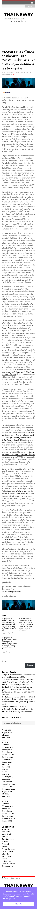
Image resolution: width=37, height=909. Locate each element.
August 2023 (7, 821)
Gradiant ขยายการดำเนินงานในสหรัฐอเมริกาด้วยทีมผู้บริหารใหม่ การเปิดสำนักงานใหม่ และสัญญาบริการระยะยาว (17, 709)
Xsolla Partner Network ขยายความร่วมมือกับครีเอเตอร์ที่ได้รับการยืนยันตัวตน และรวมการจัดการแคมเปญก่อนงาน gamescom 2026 (18, 701)
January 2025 (7, 779)
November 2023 (8, 813)
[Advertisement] (18, 36)
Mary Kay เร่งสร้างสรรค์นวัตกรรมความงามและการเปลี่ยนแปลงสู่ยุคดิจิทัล (18, 676)
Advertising (6, 829)
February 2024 (7, 806)
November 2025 (8, 755)
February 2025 (7, 777)
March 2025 (6, 774)
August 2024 (7, 791)
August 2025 (7, 762)
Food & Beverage (8, 849)
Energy (4, 837)
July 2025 (5, 764)
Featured (29, 72)
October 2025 (7, 757)
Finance (5, 846)
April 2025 (6, 772)
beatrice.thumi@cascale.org (11, 592)
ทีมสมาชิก (11, 124)
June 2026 (6, 737)
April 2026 (6, 742)
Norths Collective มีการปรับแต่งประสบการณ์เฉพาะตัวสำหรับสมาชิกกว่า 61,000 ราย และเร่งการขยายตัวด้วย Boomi (26, 622)
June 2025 (6, 767)
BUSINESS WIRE (19, 100)
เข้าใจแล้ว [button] (18, 904)
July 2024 (5, 794)
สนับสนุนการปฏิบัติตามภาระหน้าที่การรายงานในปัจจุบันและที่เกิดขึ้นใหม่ (18, 492)
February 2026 (7, 747)
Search (4, 661)
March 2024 (6, 804)
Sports (4, 859)
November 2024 (8, 784)
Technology (6, 861)
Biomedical (6, 834)
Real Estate (6, 856)
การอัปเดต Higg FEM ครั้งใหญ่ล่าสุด (16, 538)
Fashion (5, 842)
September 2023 (8, 818)
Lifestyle (5, 854)
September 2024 (8, 789)
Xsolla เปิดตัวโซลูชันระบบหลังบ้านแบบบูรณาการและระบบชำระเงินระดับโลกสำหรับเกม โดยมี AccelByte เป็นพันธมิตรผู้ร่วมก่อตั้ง (18, 691)
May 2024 (6, 799)
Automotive (6, 832)
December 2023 (8, 811)
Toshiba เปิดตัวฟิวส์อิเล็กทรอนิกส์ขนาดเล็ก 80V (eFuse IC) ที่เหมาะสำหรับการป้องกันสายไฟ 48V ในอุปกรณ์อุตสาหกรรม (18, 682)
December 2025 (8, 752)
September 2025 (8, 759)
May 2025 (5, 769)
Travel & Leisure (8, 864)
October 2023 (7, 816)
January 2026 (7, 750)
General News (7, 74)
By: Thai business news (11, 878)
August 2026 (7, 732)
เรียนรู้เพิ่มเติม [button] (10, 898)
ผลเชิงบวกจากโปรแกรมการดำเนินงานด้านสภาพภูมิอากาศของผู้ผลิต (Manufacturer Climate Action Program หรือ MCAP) (18, 436)
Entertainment (8, 839)
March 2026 (6, 745)
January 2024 (7, 809)
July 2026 (5, 735)
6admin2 (20, 72)
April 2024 (6, 801)
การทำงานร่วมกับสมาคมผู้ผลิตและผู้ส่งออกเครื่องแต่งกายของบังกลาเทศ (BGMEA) (18, 455)
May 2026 (6, 740)
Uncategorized (7, 866)
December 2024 (8, 782)
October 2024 (7, 786)
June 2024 (6, 796)
